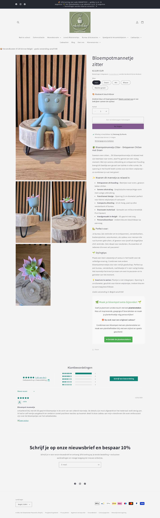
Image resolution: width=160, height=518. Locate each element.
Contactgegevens (104, 512)
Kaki (96, 83)
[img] (23, 398)
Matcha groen (100, 88)
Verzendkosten (114, 74)
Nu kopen (118, 126)
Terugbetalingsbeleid (51, 512)
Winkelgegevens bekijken (104, 141)
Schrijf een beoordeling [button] (124, 379)
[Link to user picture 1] (23, 425)
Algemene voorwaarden (78, 512)
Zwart (106, 83)
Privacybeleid (64, 512)
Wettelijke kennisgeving (119, 512)
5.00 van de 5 (40, 377)
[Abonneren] (98, 464)
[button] (18, 22)
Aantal (94, 107)
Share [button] (97, 349)
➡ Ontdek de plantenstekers (118, 339)
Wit (116, 83)
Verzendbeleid (92, 512)
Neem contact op (126, 99)
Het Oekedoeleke (25, 512)
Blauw (125, 83)
